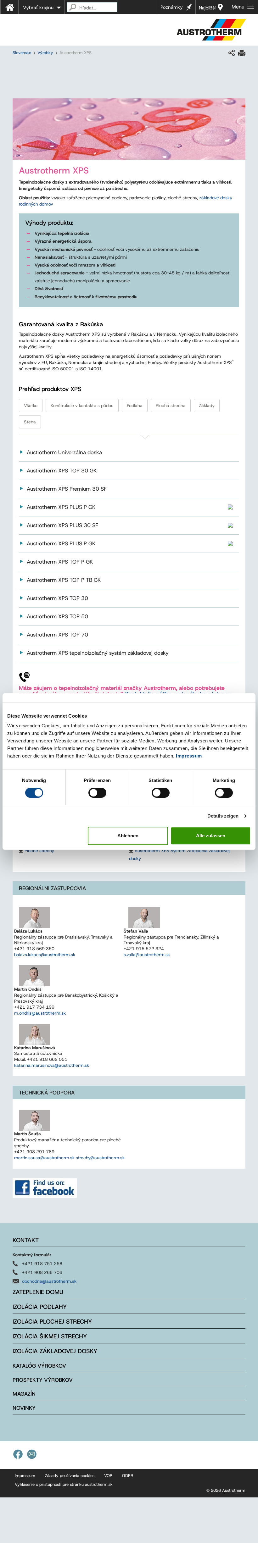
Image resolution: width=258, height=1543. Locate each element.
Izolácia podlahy (40, 1307)
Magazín (24, 1393)
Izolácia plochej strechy (52, 1321)
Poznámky (171, 7)
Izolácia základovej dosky (55, 1351)
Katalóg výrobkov (39, 1365)
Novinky (24, 1407)
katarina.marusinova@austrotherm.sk (51, 1065)
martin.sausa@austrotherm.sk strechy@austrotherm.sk (69, 1157)
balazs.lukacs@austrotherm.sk (44, 954)
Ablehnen (127, 835)
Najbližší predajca (208, 9)
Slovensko (22, 52)
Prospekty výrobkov (43, 1379)
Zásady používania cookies (69, 1475)
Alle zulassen (210, 835)
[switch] (97, 793)
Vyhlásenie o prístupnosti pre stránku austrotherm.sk (64, 1484)
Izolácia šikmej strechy (50, 1336)
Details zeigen (222, 815)
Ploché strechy (39, 850)
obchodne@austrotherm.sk (49, 1281)
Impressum (189, 755)
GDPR (127, 1475)
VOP (108, 1475)
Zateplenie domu (38, 1292)
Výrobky (45, 52)
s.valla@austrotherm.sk (147, 954)
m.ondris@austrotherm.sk (40, 1013)
